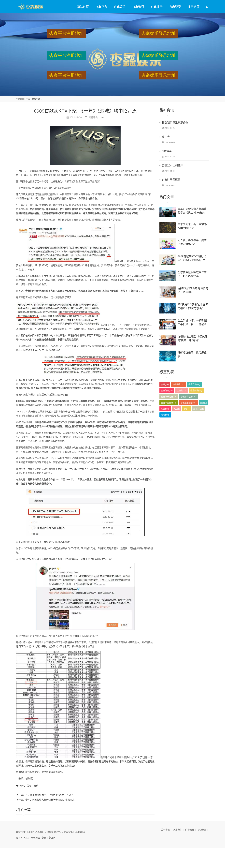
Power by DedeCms (74, 831)
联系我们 (177, 829)
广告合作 (189, 829)
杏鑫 (165, 384)
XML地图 (35, 837)
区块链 (181, 390)
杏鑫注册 (157, 6)
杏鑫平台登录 (169, 402)
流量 (203, 402)
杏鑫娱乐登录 (188, 402)
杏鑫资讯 (138, 6)
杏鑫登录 (175, 6)
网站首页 (83, 6)
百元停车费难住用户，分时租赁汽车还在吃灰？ (49, 794)
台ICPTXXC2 (22, 837)
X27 (177, 408)
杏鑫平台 (101, 6)
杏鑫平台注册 (188, 396)
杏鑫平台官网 (48, 837)
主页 (28, 99)
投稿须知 (202, 829)
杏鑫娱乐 (120, 6)
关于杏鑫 (165, 829)
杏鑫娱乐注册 (169, 396)
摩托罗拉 (198, 408)
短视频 (165, 408)
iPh (186, 408)
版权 (29, 785)
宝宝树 (165, 414)
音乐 (36, 785)
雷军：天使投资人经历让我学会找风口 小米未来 (49, 799)
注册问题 (193, 6)
